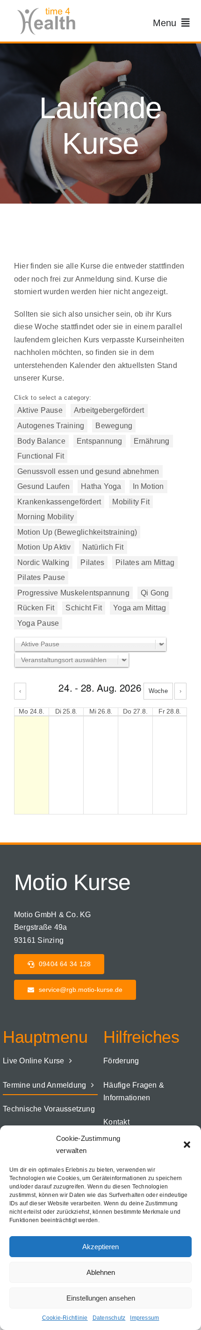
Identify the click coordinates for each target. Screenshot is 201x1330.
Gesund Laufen (43, 486)
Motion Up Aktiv (44, 547)
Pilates (92, 562)
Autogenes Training (50, 426)
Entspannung (99, 441)
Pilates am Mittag (144, 562)
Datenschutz (109, 1318)
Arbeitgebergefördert (109, 410)
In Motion (148, 486)
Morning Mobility (45, 517)
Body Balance (41, 441)
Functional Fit (40, 456)
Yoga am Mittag (139, 608)
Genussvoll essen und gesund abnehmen (88, 471)
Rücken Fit (35, 608)
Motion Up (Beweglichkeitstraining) (77, 532)
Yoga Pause (38, 623)
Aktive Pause (40, 410)
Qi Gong (155, 593)
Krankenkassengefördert (59, 502)
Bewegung (113, 426)
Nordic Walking (43, 562)
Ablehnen (100, 1272)
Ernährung (152, 441)
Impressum (144, 1318)
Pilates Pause (41, 577)
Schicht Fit (83, 608)
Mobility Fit (131, 502)
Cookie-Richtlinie (65, 1318)
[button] (187, 1144)
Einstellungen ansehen (100, 1298)
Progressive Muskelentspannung (73, 593)
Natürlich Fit (103, 547)
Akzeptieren (100, 1247)
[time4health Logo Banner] (49, 8)
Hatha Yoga (101, 486)
